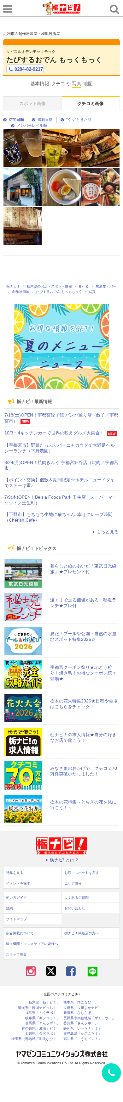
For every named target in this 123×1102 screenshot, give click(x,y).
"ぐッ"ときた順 (78, 119)
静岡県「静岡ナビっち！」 (39, 1008)
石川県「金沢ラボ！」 (42, 1033)
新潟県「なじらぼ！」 (80, 1013)
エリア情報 (73, 883)
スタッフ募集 (16, 954)
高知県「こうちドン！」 (82, 1039)
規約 (9, 908)
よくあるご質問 (76, 897)
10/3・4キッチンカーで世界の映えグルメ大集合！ (54, 432)
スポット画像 (32, 103)
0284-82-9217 (29, 69)
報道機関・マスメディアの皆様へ (32, 944)
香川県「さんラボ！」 (80, 1023)
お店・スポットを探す (81, 873)
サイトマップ (16, 919)
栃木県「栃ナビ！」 (44, 1002)
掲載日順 (45, 119)
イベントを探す (18, 883)
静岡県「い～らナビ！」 (82, 1028)
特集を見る (14, 873)
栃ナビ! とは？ (64, 859)
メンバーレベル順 (32, 125)
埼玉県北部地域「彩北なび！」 (35, 1039)
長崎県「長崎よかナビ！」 (84, 1008)
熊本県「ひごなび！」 (80, 1002)
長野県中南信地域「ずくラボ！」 (89, 1018)
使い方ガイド (16, 897)
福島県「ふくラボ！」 (42, 1013)
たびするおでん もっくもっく (54, 60)
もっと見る (108, 531)
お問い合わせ (74, 908)
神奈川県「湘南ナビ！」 (41, 1028)
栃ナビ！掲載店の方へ (81, 933)
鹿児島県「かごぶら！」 (82, 1033)
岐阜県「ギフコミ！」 (42, 1018)
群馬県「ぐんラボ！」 (42, 1023)
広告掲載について (20, 933)
